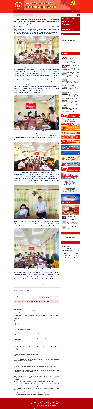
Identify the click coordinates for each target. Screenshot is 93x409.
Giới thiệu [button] (20, 12)
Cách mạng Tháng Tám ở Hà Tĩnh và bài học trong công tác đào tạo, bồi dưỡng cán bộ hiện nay (70, 89)
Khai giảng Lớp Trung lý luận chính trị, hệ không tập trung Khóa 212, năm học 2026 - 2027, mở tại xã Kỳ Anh (70, 109)
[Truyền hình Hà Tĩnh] (70, 197)
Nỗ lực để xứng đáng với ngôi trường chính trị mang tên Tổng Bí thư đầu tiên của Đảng (70, 223)
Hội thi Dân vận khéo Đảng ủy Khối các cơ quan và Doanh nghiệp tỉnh (73, 218)
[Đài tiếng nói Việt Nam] (70, 183)
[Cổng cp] (70, 133)
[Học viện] (70, 128)
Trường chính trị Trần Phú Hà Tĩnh (38, 408)
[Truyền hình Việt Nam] (70, 190)
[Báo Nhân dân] (70, 175)
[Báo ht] (70, 164)
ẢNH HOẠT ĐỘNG (67, 24)
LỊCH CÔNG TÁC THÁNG (68, 18)
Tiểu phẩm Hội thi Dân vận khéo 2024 (73, 227)
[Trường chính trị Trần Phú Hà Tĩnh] (46, 5)
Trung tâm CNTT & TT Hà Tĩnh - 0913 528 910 (60, 408)
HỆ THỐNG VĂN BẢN (68, 29)
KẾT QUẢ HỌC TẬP (67, 21)
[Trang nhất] (14, 11)
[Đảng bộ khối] (70, 169)
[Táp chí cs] (70, 120)
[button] (70, 209)
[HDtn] (70, 153)
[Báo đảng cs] (70, 116)
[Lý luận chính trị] (70, 124)
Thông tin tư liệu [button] (70, 12)
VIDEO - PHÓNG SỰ (67, 27)
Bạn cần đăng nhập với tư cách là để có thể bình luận (32, 301)
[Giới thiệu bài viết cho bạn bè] (53, 26)
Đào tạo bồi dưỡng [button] (30, 12)
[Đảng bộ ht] (70, 142)
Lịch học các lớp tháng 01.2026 (69, 48)
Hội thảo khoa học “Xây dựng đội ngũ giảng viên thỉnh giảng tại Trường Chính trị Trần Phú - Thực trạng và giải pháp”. (70, 68)
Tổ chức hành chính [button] (57, 12)
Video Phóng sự (66, 203)
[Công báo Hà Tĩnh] (70, 158)
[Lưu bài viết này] (58, 26)
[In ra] (56, 26)
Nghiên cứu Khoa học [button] (44, 12)
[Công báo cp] (70, 136)
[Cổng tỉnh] (70, 147)
